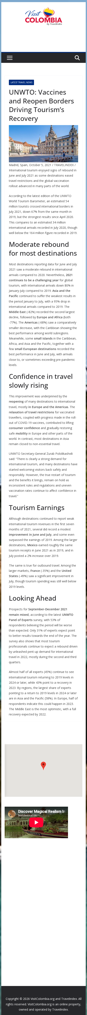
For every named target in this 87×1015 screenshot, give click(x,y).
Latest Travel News (21, 82)
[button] (43, 766)
